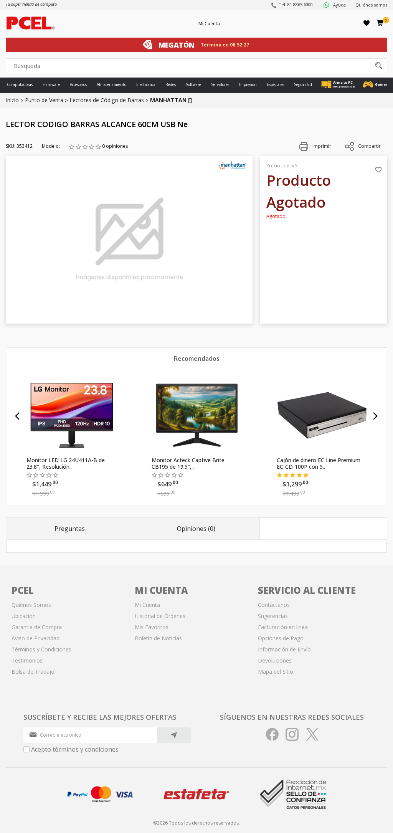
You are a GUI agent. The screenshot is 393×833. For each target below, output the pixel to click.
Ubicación (24, 616)
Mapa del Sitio (275, 671)
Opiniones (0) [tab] (196, 528)
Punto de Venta (44, 100)
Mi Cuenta (209, 23)
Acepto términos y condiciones (75, 749)
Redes (170, 84)
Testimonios (27, 660)
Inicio (12, 100)
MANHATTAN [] (171, 100)
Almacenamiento (111, 84)
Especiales (275, 84)
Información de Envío (284, 649)
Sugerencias (273, 616)
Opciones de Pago (281, 638)
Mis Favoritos (151, 627)
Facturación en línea (283, 627)
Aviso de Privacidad (35, 638)
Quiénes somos (371, 5)
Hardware (51, 84)
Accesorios (78, 84)
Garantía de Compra (37, 627)
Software (193, 84)
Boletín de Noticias (158, 638)
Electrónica (145, 84)
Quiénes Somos (31, 604)
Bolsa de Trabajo (33, 671)
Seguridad (303, 84)
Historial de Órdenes (160, 616)
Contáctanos (274, 604)
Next (375, 416)
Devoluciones (275, 660)
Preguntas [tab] (69, 528)
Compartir (369, 146)
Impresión (248, 84)
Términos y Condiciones (41, 649)
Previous (17, 416)
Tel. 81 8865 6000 (296, 4)
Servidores (220, 84)
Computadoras (20, 84)
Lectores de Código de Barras (106, 100)
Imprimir (321, 146)
